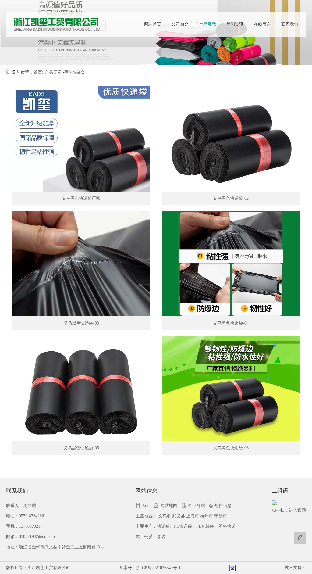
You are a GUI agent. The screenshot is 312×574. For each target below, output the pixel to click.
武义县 (178, 516)
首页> (39, 72)
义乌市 (164, 516)
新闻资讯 (234, 24)
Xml (146, 505)
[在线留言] (300, 538)
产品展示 (207, 24)
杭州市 (206, 516)
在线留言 (262, 24)
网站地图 (168, 505)
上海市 (192, 516)
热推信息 (223, 505)
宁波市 (220, 516)
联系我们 (289, 24)
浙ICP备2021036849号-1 (158, 567)
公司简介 (180, 24)
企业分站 (196, 505)
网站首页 (152, 24)
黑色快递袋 (74, 72)
